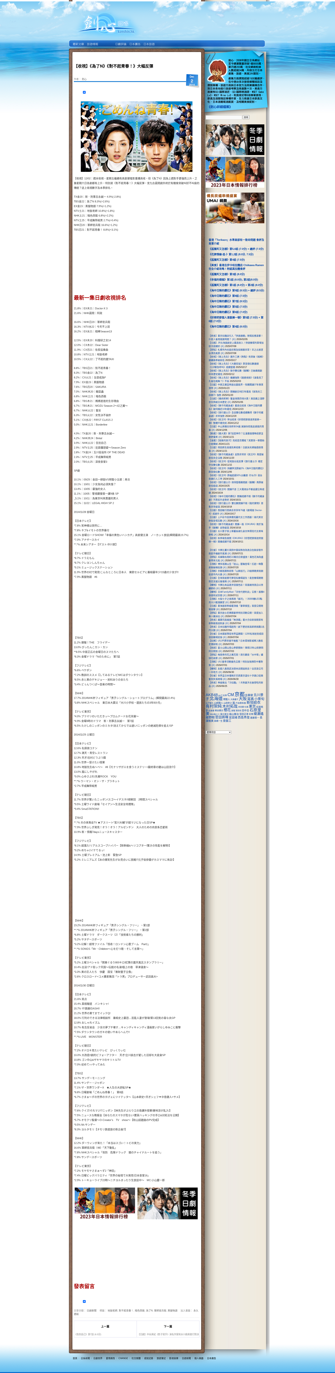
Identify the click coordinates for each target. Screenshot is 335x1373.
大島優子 (234, 699)
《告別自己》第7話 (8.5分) (87, 1334)
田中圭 (245, 710)
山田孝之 (228, 703)
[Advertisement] (166, 261)
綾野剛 (210, 717)
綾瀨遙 (259, 714)
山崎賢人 (218, 703)
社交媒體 (136, 1358)
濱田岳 (238, 711)
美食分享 (163, 41)
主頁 (78, 41)
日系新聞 (85, 1358)
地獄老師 (112, 1310)
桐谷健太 (219, 710)
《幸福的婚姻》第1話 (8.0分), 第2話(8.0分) (233, 279)
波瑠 (233, 711)
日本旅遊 (149, 41)
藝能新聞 (92, 41)
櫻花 (227, 710)
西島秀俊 (244, 717)
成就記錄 (148, 1358)
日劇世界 (120, 41)
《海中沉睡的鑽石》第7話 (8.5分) (228, 301)
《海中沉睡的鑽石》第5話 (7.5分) (228, 306)
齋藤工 (227, 720)
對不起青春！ (126, 1310)
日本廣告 (135, 41)
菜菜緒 (233, 717)
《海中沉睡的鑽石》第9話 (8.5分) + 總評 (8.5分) (236, 290)
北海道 (216, 698)
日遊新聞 (186, 1358)
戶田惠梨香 (241, 703)
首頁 (75, 1358)
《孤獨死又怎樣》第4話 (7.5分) (227, 259)
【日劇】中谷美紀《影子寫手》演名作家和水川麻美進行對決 (168, 1334)
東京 (252, 706)
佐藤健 (249, 695)
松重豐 (211, 711)
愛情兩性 (110, 1358)
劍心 (84, 79)
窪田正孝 (243, 714)
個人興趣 (198, 1358)
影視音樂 (173, 1358)
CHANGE (123, 1358)
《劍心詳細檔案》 (219, 107)
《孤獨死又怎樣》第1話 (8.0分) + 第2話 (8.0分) (236, 284)
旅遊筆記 (161, 1358)
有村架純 (214, 706)
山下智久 (209, 703)
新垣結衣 (253, 702)
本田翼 (241, 707)
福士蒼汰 (224, 714)
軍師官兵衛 (160, 1310)
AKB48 (212, 695)
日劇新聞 (91, 1310)
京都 (239, 694)
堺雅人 (226, 699)
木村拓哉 (230, 706)
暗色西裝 (140, 1310)
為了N (149, 1310)
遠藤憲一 (254, 717)
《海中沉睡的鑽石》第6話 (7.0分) (228, 312)
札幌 (246, 707)
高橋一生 (218, 721)
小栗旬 (259, 699)
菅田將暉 (221, 717)
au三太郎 (222, 695)
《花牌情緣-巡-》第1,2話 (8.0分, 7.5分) (231, 254)
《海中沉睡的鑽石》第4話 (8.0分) (228, 326)
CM (231, 694)
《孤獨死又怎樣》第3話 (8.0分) (227, 274)
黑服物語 (172, 1310)
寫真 (250, 699)
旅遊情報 (106, 41)
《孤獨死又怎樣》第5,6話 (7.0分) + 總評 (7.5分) (236, 248)
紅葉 (251, 714)
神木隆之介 (215, 714)
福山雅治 (234, 714)
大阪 (243, 698)
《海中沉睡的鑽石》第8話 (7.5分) (228, 295)
